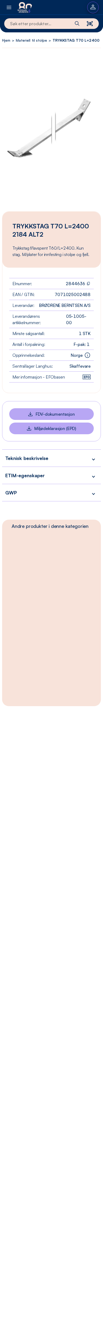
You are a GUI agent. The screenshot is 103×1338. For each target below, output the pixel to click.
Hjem (6, 40)
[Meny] (9, 7)
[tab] (50, 526)
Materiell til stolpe (31, 40)
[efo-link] (87, 377)
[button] (51, 458)
